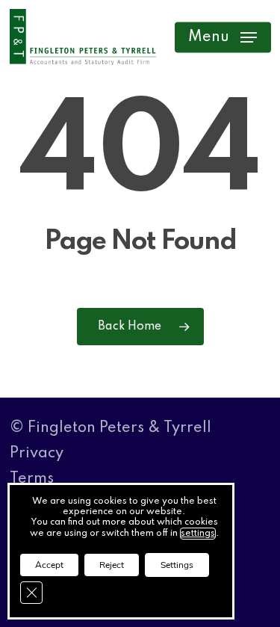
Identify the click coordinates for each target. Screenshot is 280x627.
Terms (32, 479)
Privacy (36, 453)
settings (198, 533)
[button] (222, 37)
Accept (49, 565)
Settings (177, 565)
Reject (111, 565)
